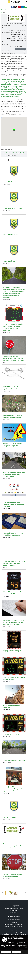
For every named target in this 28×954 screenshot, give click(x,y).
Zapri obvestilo (16, 952)
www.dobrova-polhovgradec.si (14, 926)
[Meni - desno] (26, 1)
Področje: (7, 25)
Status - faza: (8, 42)
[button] (2, 893)
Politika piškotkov (19, 949)
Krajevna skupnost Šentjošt (18, 36)
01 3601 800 (15, 922)
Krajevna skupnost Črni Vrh (18, 40)
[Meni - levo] (1, 1)
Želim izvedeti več (6, 952)
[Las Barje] (11, 893)
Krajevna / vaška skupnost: (12, 32)
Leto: (5, 28)
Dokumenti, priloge (6, 149)
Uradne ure (14, 930)
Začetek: (6, 51)
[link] (12, 7)
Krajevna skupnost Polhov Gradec (16, 38)
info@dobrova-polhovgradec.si (14, 924)
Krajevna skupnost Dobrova (18, 35)
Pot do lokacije (21, 49)
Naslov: (6, 44)
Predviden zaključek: (9, 53)
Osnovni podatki (14, 906)
